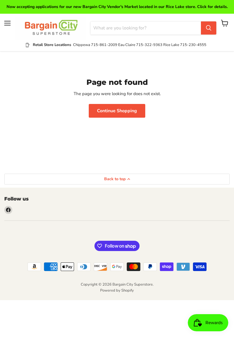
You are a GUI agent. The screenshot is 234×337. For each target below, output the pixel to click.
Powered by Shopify (117, 290)
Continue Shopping (117, 111)
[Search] (208, 28)
